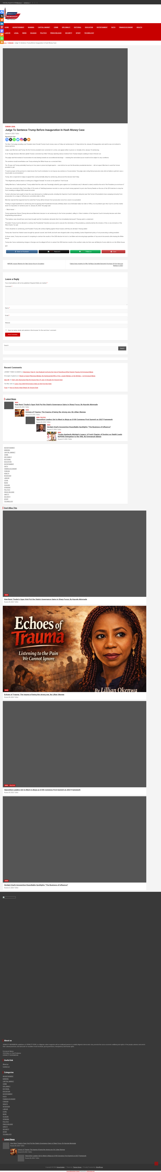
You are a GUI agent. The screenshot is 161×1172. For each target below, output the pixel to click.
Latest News (10, 399)
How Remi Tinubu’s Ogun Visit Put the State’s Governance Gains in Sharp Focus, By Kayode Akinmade (56, 404)
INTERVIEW (7, 476)
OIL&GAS (33, 33)
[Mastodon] (2, 31)
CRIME (56, 27)
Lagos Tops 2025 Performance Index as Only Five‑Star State (33, 384)
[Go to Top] (156, 1163)
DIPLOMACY (66, 27)
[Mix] (2, 35)
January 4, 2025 (10, 133)
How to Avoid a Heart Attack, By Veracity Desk (24, 388)
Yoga (5, 388)
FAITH (113, 27)
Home (7, 27)
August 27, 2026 (52, 429)
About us (19, 2)
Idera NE (6, 380)
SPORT (78, 33)
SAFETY (6, 494)
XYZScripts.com (91, 1171)
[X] (10, 139)
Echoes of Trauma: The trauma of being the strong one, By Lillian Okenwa (56, 412)
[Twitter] (17, 139)
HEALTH (139, 27)
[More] (28, 139)
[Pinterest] (2, 27)
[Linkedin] (2, 23)
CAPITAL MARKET (44, 27)
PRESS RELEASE (55, 33)
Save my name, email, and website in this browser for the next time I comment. (32, 330)
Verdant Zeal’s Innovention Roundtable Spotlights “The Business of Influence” (79, 427)
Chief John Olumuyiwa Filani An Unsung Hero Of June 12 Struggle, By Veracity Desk (37, 380)
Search (6, 345)
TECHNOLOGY (89, 33)
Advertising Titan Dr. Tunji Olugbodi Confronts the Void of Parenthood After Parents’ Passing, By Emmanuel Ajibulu (58, 372)
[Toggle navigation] (5, 38)
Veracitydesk (60, 1167)
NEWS (24, 33)
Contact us (27, 2)
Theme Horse (77, 1167)
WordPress (99, 1167)
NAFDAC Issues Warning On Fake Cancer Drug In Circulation (25, 264)
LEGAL (16, 33)
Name (7, 308)
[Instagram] (21, 139)
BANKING (31, 27)
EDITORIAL (77, 27)
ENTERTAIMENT (102, 27)
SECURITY (68, 33)
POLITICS (43, 33)
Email (7, 315)
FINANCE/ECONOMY (126, 27)
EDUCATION (89, 27)
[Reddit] (2, 20)
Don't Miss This (10, 508)
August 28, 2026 (20, 407)
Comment (8, 286)
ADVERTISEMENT (18, 27)
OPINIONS (7, 487)
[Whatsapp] (14, 139)
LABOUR (7, 33)
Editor (17, 133)
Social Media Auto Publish (73, 1171)
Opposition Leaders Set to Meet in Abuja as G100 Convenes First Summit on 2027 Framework (74, 419)
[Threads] (25, 139)
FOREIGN (8, 126)
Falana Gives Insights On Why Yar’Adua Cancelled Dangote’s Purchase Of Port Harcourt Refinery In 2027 (96, 264)
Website (7, 323)
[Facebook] (7, 139)
